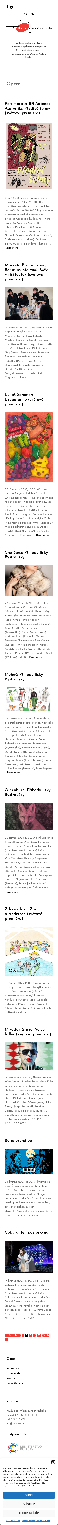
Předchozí (12, 1335)
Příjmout (29, 1495)
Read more (11, 247)
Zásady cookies (13, 1521)
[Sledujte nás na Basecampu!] (11, 7)
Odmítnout (29, 1504)
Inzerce (10, 1378)
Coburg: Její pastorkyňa (26, 1233)
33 (39, 1335)
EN (32, 14)
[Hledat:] (52, 6)
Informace (12, 1368)
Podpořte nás (14, 1383)
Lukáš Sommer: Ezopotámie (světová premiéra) (24, 399)
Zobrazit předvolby (29, 1513)
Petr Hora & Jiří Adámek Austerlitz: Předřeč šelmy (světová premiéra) (27, 108)
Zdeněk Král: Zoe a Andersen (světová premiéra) (24, 914)
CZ (26, 14)
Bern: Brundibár (19, 1141)
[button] (53, 1462)
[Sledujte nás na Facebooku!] (7, 6)
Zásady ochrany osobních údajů (36, 1521)
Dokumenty (13, 1373)
